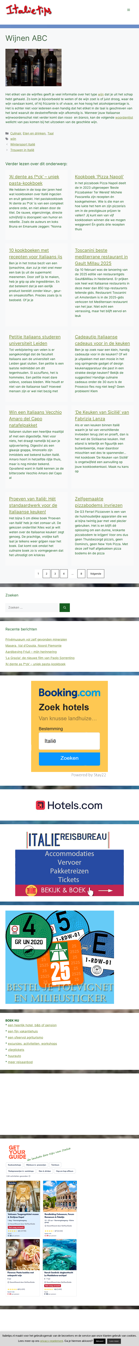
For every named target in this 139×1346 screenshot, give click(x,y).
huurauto (14, 1056)
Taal (50, 133)
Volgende (95, 573)
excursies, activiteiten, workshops (32, 1043)
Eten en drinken (34, 133)
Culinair (15, 133)
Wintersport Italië (22, 144)
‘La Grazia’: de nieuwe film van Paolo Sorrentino (40, 658)
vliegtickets (16, 1050)
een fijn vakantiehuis (23, 1031)
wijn (101, 94)
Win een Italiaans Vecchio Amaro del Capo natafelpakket (35, 419)
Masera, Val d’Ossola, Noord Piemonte (33, 645)
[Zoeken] (65, 607)
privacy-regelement (51, 1340)
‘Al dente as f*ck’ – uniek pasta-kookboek (35, 664)
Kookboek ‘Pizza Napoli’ (99, 176)
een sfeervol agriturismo (25, 1037)
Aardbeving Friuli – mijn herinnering (31, 652)
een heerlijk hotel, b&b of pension (32, 1025)
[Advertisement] (69, 1104)
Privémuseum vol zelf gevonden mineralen (36, 639)
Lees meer (114, 1341)
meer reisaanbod (20, 1062)
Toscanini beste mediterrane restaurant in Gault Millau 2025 (101, 257)
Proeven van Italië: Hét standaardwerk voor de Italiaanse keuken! (33, 505)
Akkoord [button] (99, 1341)
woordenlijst (124, 117)
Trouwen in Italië (22, 150)
